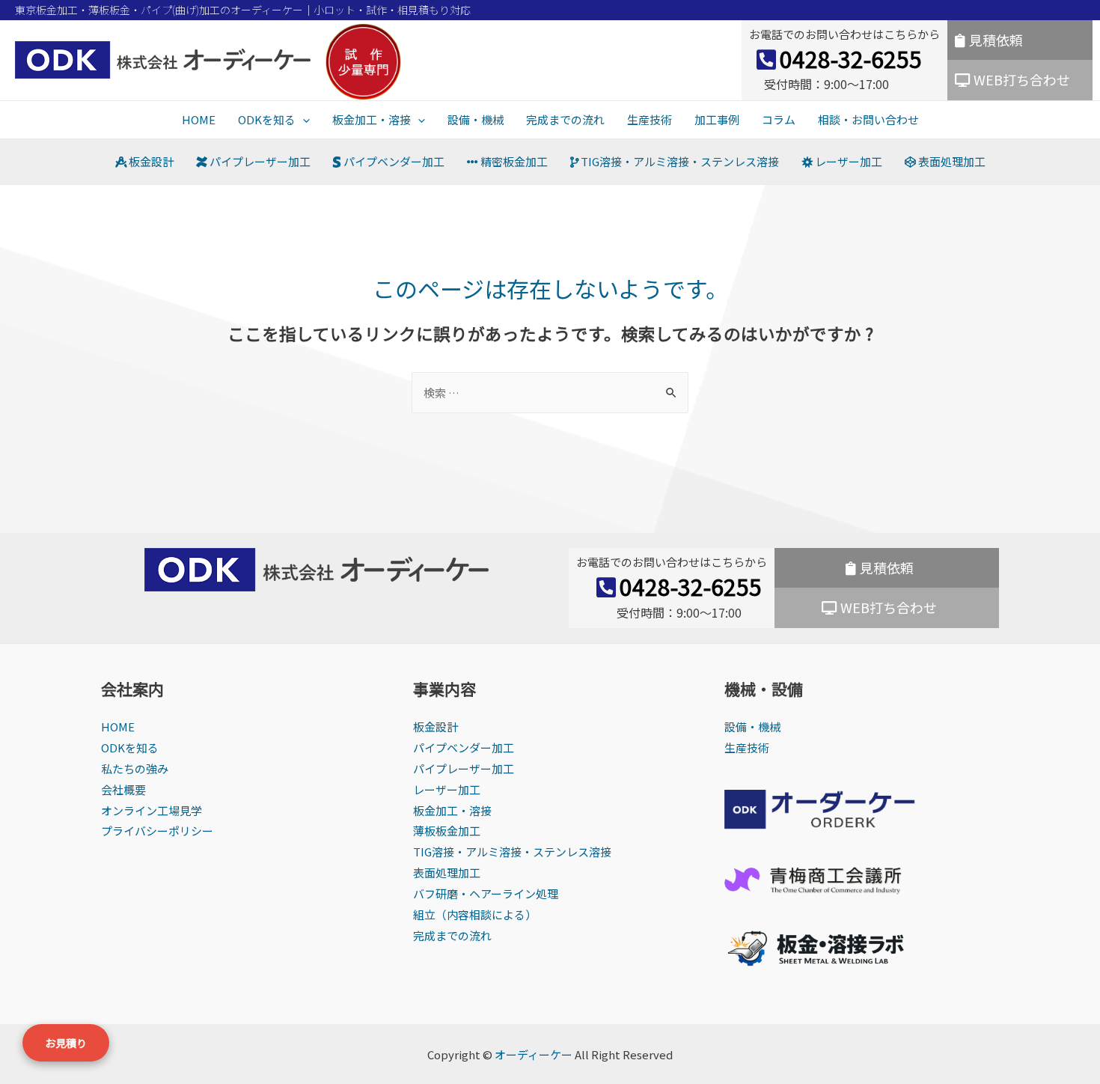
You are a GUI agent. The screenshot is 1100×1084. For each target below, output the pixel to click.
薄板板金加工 (446, 830)
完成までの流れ (565, 119)
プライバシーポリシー (157, 830)
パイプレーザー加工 (259, 161)
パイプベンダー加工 (392, 161)
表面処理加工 (951, 161)
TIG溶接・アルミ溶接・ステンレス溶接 (678, 161)
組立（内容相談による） (475, 914)
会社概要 (123, 789)
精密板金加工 (513, 161)
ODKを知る (267, 119)
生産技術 (649, 119)
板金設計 (150, 161)
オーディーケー (533, 1054)
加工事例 (716, 119)
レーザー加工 (847, 161)
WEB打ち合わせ (1022, 79)
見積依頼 (996, 39)
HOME (199, 119)
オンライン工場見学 (151, 810)
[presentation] (303, 119)
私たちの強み (134, 768)
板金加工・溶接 (371, 119)
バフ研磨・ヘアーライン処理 (485, 893)
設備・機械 (475, 119)
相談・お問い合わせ (868, 119)
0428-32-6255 (851, 58)
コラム (778, 119)
